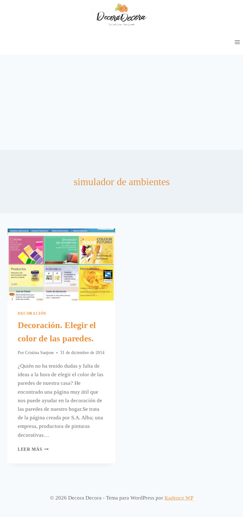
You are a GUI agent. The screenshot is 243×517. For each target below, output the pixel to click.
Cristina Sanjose (39, 352)
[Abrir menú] (237, 42)
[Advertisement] (121, 102)
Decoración (32, 313)
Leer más (33, 449)
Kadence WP (179, 498)
